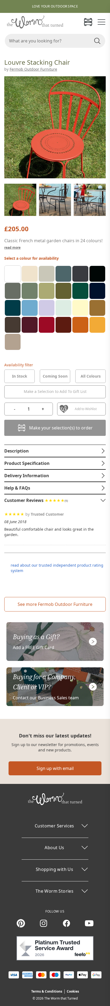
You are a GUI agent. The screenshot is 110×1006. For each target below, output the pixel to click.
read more (12, 247)
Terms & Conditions (46, 991)
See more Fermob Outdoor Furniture (55, 604)
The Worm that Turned (61, 998)
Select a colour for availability (31, 258)
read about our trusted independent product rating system (57, 568)
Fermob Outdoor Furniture (33, 69)
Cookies (73, 991)
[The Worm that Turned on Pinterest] (21, 923)
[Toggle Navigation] (101, 22)
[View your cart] (88, 22)
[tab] (19, 376)
